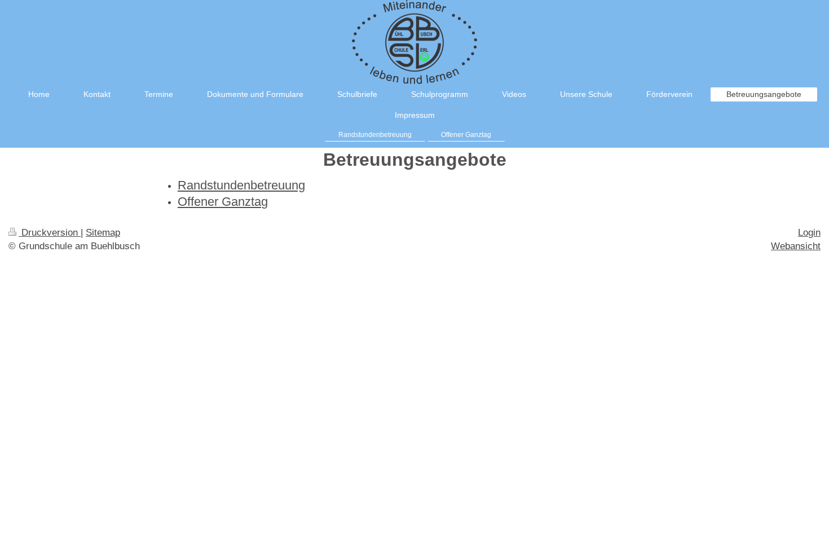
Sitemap (103, 232)
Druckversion (50, 232)
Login (809, 232)
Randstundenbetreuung (241, 185)
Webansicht (796, 246)
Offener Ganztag (223, 202)
